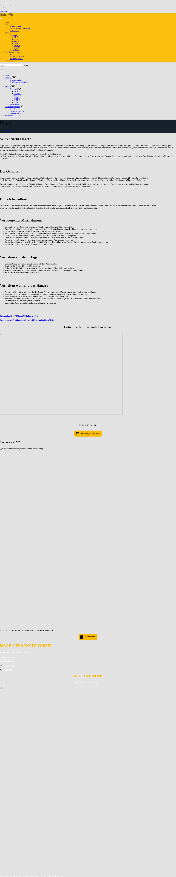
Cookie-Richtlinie (27, 876)
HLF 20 (17, 37)
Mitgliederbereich (56, 876)
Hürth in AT (14, 31)
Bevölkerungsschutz (12, 52)
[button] (88, 434)
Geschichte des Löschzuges (20, 28)
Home (7, 22)
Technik (8, 33)
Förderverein (9, 61)
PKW (16, 48)
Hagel (7, 132)
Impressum (4, 876)
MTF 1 (17, 44)
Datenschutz (14, 876)
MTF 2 (17, 46)
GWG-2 (17, 41)
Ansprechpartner (16, 26)
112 (10, 670)
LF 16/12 (17, 39)
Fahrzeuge (13, 35)
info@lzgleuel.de (8, 666)
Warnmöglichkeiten (17, 56)
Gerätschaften (15, 50)
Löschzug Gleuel (6, 14)
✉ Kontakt (4, 11)
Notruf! (12, 54)
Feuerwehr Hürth (41, 876)
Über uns (8, 24)
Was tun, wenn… (16, 59)
